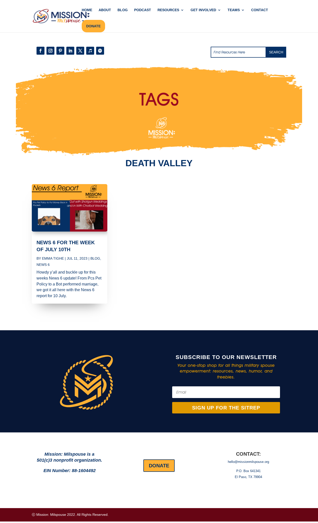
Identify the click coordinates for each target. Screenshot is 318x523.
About (105, 10)
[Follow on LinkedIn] (70, 51)
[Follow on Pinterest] (60, 51)
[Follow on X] (80, 51)
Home (87, 10)
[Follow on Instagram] (50, 51)
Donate (159, 465)
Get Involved (203, 10)
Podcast (142, 10)
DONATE (93, 26)
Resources (168, 10)
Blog (123, 10)
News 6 (43, 265)
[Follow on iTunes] (90, 51)
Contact (259, 10)
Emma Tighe (53, 258)
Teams (234, 10)
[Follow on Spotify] (100, 51)
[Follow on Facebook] (40, 51)
